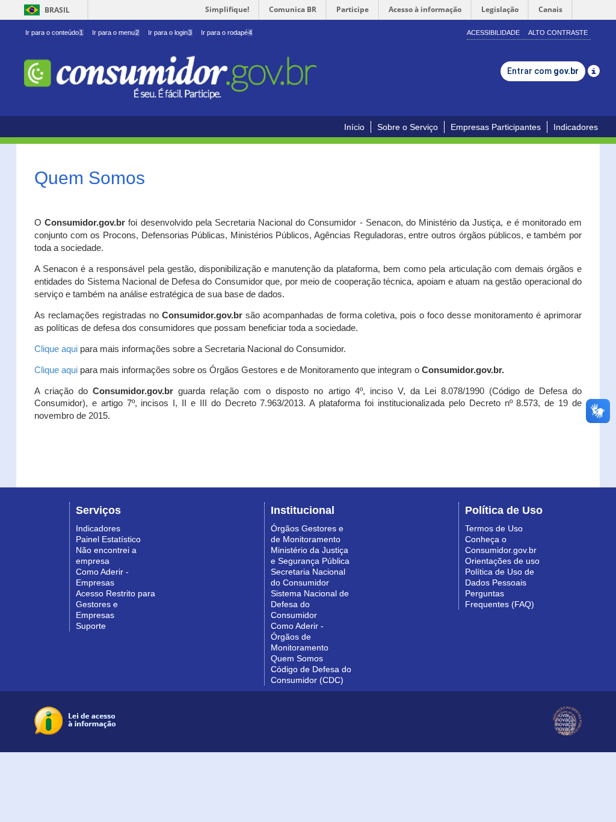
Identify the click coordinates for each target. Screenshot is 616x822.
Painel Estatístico (108, 539)
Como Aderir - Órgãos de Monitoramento (299, 636)
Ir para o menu (115, 32)
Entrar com (543, 71)
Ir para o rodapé (226, 32)
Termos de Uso (494, 528)
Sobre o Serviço (407, 127)
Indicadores (575, 127)
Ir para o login (170, 32)
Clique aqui (56, 349)
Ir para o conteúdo (54, 32)
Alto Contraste (558, 32)
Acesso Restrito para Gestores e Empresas (115, 604)
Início (354, 127)
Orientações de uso (502, 561)
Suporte (91, 626)
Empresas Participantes (496, 127)
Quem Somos (297, 658)
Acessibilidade (493, 32)
